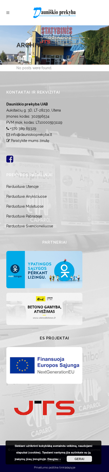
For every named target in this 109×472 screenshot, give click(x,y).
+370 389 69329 (23, 128)
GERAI (79, 459)
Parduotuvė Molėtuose (24, 206)
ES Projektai (54, 338)
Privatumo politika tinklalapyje (54, 467)
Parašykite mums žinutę (30, 141)
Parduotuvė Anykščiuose (26, 196)
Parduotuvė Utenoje (22, 187)
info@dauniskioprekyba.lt (31, 135)
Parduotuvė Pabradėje (24, 216)
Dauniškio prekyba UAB (27, 104)
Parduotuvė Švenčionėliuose (29, 226)
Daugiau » (54, 459)
